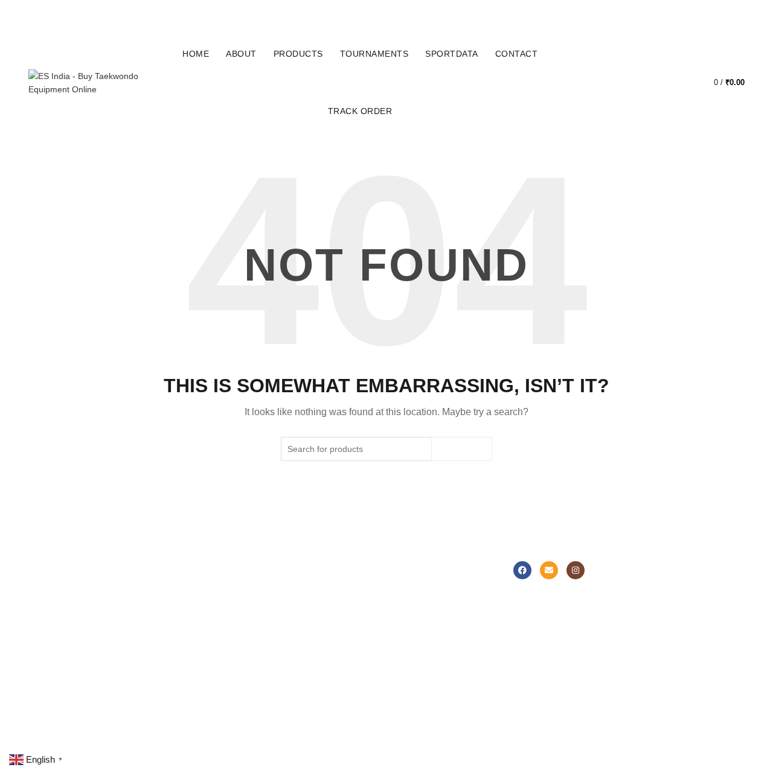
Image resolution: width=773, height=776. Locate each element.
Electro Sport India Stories (445, 599)
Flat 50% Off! (67, 669)
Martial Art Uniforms (80, 582)
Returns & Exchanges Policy (319, 621)
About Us (413, 582)
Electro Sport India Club (323, 686)
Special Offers (69, 652)
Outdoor (175, 669)
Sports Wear (66, 599)
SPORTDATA (451, 54)
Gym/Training (185, 652)
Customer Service (312, 599)
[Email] (549, 570)
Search (462, 449)
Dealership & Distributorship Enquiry (321, 664)
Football (175, 634)
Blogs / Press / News (435, 669)
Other (171, 687)
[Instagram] (575, 570)
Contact (516, 54)
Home (195, 54)
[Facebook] (522, 570)
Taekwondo (182, 582)
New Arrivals (65, 634)
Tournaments (374, 54)
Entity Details (420, 617)
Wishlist (679, 77)
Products (298, 54)
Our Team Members (434, 652)
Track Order (360, 111)
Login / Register (618, 83)
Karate (172, 617)
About (241, 54)
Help (286, 582)
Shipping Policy (307, 642)
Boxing (173, 599)
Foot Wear (62, 617)
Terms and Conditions (319, 703)
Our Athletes (419, 634)
